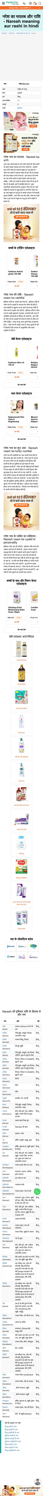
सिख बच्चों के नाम (11, 1444)
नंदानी (4, 1218)
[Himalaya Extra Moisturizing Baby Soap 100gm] (16, 596)
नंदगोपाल (5, 1164)
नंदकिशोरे (5, 1190)
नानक (4, 1120)
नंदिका (4, 1335)
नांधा (3, 1244)
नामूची (4, 1098)
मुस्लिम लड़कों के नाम (12, 1438)
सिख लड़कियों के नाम (12, 1450)
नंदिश (4, 1374)
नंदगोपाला (5, 1238)
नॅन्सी (4, 1133)
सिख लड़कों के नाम (11, 1447)
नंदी (3, 1303)
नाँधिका (4, 1256)
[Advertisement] (21, 57)
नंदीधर (4, 1315)
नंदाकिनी (5, 1177)
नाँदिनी (4, 1263)
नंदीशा (4, 1381)
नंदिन (4, 1348)
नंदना (4, 1206)
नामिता (4, 1059)
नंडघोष (4, 1322)
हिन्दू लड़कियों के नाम (12, 1432)
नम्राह (4, 1078)
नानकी (4, 1126)
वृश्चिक (19, 108)
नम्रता (4, 1085)
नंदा (3, 1152)
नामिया (4, 1032)
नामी (3, 1026)
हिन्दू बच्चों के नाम (10, 1426)
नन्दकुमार (5, 1146)
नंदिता (4, 1387)
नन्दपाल (5, 1225)
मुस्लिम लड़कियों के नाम (13, 1441)
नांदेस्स (4, 1231)
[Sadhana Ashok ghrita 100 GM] (16, 260)
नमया (4, 1104)
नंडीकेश (5, 1341)
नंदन (3, 1197)
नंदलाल (5, 1407)
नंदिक (4, 1328)
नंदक (4, 1171)
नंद (3, 1139)
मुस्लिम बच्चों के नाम (11, 1435)
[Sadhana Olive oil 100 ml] (16, 351)
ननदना (4, 1111)
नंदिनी (4, 1354)
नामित (4, 1052)
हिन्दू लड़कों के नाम (11, 1429)
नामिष (4, 1039)
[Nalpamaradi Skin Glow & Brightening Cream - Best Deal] (16, 406)
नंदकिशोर (5, 1184)
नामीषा (4, 1045)
